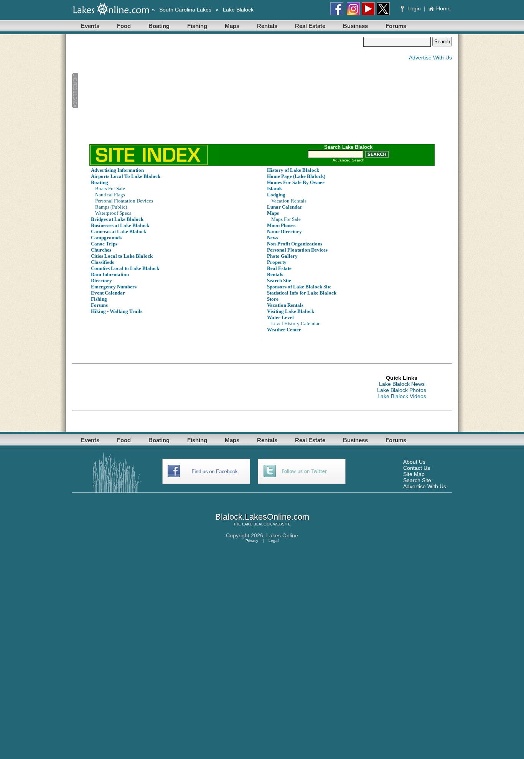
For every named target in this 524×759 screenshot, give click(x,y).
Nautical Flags (110, 195)
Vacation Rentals (288, 201)
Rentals (267, 26)
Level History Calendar (295, 323)
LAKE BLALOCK (257, 524)
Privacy (252, 540)
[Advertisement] (217, 90)
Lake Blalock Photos (401, 390)
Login (414, 8)
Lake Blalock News (402, 384)
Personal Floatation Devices (124, 201)
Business (355, 26)
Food (124, 26)
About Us (414, 462)
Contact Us (416, 468)
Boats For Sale (110, 188)
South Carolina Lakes (185, 10)
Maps (232, 26)
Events (90, 26)
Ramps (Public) (111, 207)
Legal (273, 540)
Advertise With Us (430, 57)
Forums (396, 26)
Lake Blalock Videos (401, 396)
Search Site (417, 480)
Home (443, 8)
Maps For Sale (286, 219)
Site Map (414, 474)
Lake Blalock (238, 10)
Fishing (197, 26)
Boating (159, 26)
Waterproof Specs (113, 213)
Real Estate (310, 26)
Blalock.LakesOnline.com (262, 517)
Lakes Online (282, 535)
